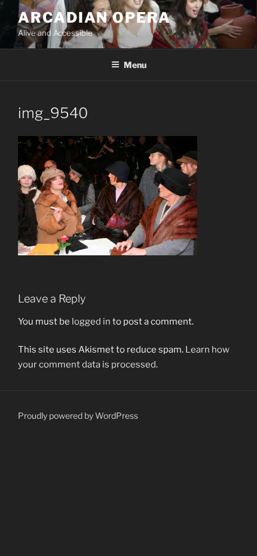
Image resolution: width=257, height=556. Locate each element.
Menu (135, 65)
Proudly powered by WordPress (78, 415)
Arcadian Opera (94, 17)
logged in (91, 321)
